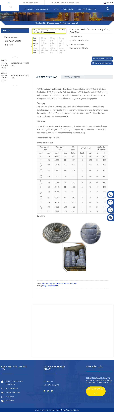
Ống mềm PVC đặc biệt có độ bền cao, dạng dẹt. (59, 283)
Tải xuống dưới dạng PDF (103, 63)
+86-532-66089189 (11, 388)
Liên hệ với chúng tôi (87, 9)
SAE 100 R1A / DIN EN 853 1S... (20, 76)
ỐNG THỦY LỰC (11, 37)
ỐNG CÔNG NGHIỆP (13, 41)
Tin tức (56, 9)
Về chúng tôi (67, 9)
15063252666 (9, 396)
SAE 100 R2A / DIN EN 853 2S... (20, 64)
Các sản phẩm (42, 9)
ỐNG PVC (8, 45)
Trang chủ (29, 9)
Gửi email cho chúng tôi (104, 58)
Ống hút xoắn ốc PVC (50, 286)
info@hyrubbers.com (32, 2)
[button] (15, 57)
